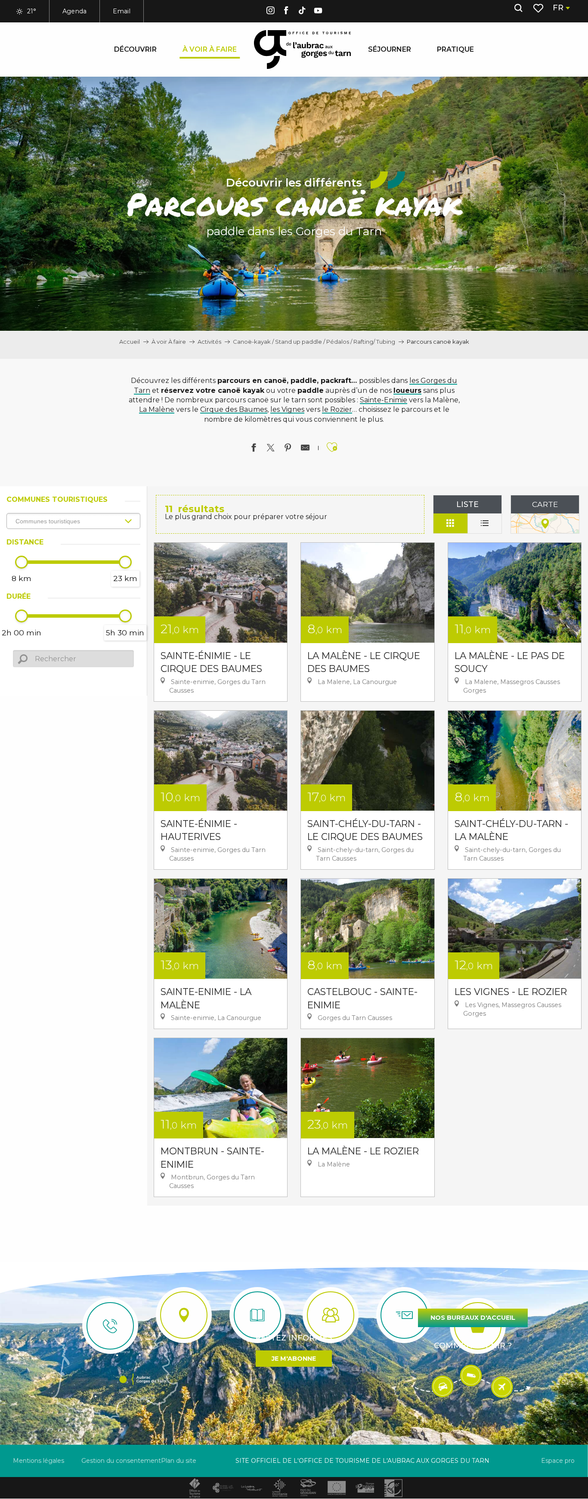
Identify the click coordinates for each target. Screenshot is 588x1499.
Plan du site (178, 1461)
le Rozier (337, 409)
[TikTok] (302, 12)
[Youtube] (318, 12)
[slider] (21, 562)
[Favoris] (539, 8)
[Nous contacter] (110, 1326)
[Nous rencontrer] (184, 1315)
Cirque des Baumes (233, 409)
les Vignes (287, 409)
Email (121, 11)
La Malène (156, 409)
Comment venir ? (473, 1345)
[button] (518, 8)
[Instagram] (270, 12)
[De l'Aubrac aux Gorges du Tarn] (302, 49)
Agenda (74, 11)
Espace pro (558, 1461)
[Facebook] (286, 12)
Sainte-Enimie (383, 400)
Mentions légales (38, 1461)
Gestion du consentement (121, 1461)
